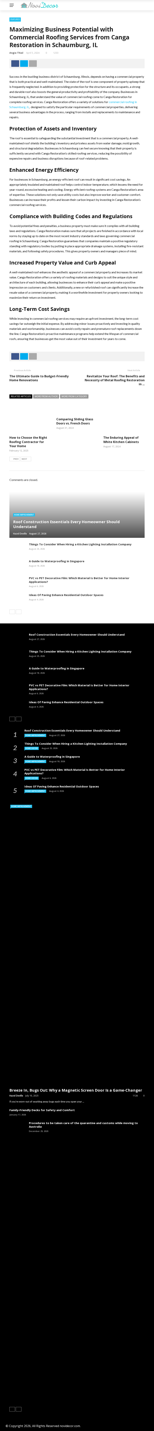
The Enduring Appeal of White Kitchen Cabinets (121, 440)
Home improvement (24, 514)
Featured (15, 19)
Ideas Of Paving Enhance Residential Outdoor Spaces (66, 595)
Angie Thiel (16, 52)
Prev (16, 458)
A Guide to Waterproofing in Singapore (56, 561)
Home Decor (31, 748)
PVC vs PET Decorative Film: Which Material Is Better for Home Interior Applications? (79, 580)
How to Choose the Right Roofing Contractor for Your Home (28, 442)
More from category (74, 396)
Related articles (21, 396)
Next (24, 458)
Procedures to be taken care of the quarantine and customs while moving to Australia (83, 1125)
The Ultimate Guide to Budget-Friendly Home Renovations (39, 378)
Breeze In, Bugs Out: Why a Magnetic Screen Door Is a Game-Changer (75, 1090)
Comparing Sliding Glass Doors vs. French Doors (74, 421)
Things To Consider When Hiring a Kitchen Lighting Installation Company (80, 544)
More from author (46, 396)
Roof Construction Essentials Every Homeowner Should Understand (77, 634)
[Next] (18, 612)
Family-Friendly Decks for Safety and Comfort (42, 1110)
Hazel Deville (16, 1095)
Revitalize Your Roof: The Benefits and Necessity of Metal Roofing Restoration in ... (115, 380)
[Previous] (12, 612)
